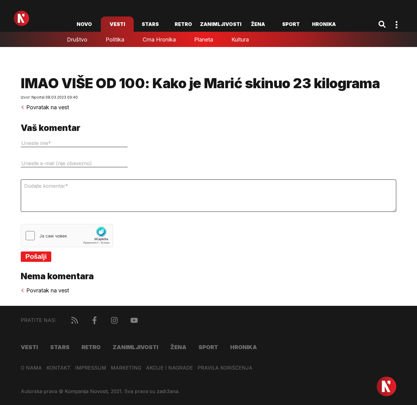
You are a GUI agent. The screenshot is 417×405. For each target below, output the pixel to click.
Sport (291, 24)
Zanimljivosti (220, 24)
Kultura (240, 39)
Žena (258, 24)
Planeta (203, 39)
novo (84, 24)
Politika (115, 39)
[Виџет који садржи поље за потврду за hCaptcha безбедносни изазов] (67, 235)
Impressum (90, 368)
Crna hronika (159, 39)
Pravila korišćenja (225, 368)
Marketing (126, 368)
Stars (150, 24)
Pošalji (36, 256)
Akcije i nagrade (169, 368)
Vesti (117, 24)
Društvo (77, 39)
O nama (31, 368)
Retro (183, 24)
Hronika (324, 24)
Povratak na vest (47, 107)
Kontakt (58, 368)
